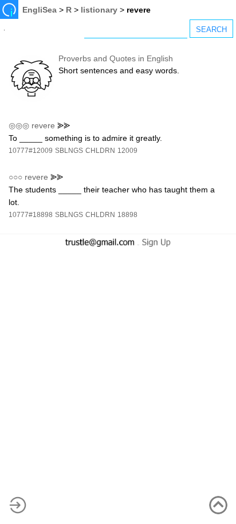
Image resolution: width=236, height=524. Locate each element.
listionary (99, 9)
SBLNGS (69, 150)
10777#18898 (31, 214)
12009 (127, 150)
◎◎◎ (19, 125)
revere (43, 125)
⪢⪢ (63, 125)
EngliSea (39, 9)
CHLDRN (100, 150)
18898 (127, 214)
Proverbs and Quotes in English (115, 58)
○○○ (15, 177)
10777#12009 (31, 150)
